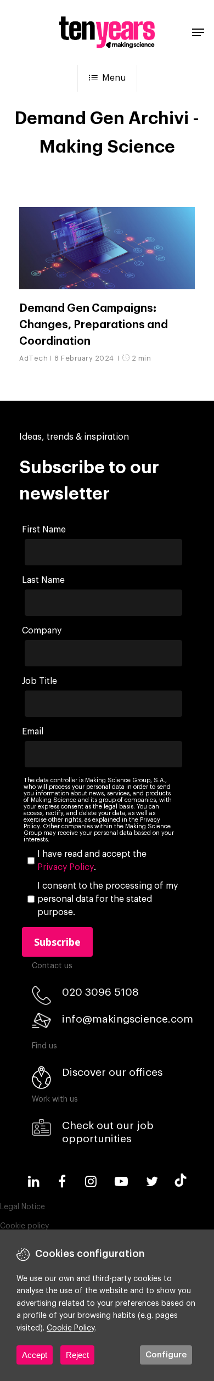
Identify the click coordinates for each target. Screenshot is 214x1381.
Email (32, 731)
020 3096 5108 (100, 992)
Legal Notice (22, 1207)
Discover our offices (112, 1072)
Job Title (39, 681)
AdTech (33, 358)
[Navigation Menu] (198, 32)
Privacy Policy (65, 867)
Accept (34, 1355)
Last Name (43, 580)
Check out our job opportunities (108, 1132)
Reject (77, 1355)
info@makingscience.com (127, 1019)
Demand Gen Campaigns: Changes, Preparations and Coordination (93, 325)
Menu (114, 78)
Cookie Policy (70, 1328)
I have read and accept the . (92, 861)
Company (41, 630)
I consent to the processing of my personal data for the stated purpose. (107, 899)
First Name (44, 529)
